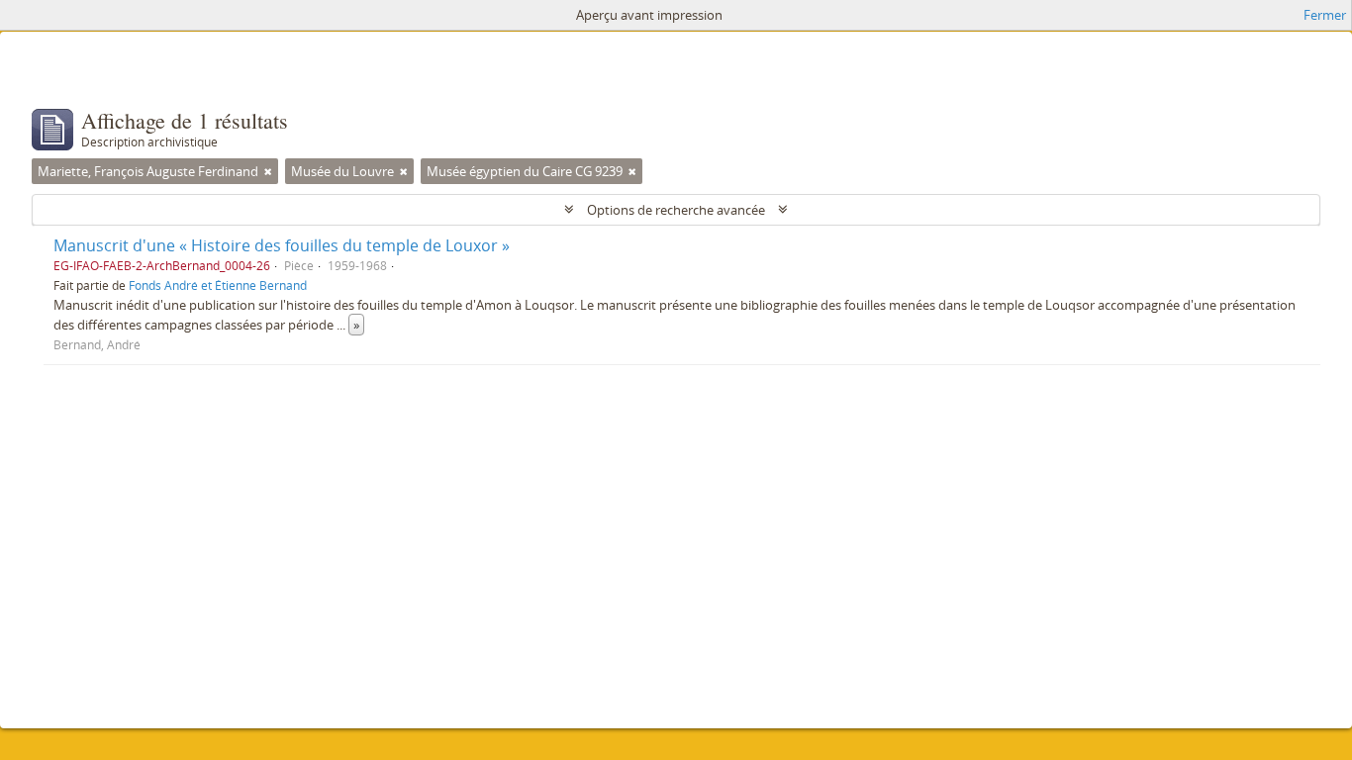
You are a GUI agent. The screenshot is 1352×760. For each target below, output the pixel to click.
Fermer (1325, 15)
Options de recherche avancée (676, 210)
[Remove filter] (268, 171)
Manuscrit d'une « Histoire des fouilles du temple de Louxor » (281, 245)
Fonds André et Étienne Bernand (218, 285)
